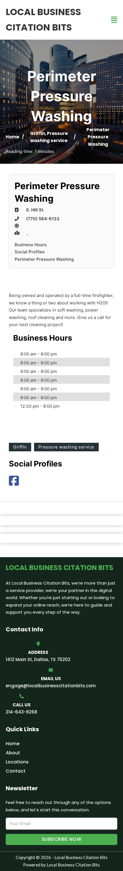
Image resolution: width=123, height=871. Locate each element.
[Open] (114, 19)
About (13, 752)
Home (12, 137)
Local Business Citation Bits (43, 19)
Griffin (37, 133)
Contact (15, 771)
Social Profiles (30, 251)
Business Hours (31, 244)
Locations (17, 762)
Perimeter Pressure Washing (44, 259)
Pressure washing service (66, 447)
